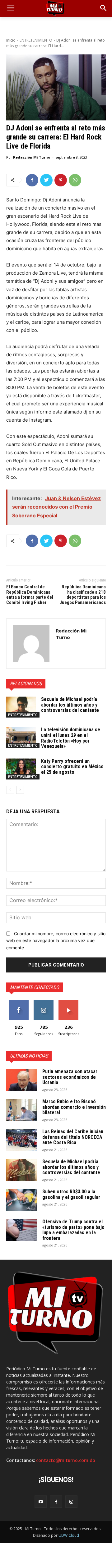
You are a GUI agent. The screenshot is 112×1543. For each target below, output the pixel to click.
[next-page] (20, 790)
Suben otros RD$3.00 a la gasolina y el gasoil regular (71, 1194)
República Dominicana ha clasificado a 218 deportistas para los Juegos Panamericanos (82, 594)
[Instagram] (71, 1501)
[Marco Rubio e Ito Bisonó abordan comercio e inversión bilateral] (21, 1110)
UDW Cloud (68, 1535)
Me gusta (18, 1002)
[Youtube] (41, 1501)
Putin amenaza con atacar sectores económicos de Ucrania (69, 1076)
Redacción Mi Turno (31, 157)
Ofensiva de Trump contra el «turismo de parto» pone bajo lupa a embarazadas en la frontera (73, 1230)
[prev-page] (10, 790)
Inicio (11, 40)
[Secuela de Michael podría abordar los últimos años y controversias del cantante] (21, 707)
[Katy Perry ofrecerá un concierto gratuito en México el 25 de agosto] (21, 769)
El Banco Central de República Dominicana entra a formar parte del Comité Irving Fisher (29, 594)
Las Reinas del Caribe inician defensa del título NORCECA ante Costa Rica (72, 1137)
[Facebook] (32, 180)
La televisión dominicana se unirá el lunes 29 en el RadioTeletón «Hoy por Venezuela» (70, 738)
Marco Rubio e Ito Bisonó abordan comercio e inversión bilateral (74, 1107)
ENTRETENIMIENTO (36, 40)
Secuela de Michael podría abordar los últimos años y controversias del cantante (70, 704)
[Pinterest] (60, 180)
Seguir (43, 1002)
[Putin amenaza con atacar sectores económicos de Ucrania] (21, 1080)
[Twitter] (46, 180)
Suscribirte (68, 1002)
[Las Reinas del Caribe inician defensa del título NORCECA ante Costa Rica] (21, 1140)
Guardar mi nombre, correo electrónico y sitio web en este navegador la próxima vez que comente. (55, 940)
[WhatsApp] (75, 180)
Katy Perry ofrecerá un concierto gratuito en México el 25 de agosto (72, 766)
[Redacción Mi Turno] (31, 643)
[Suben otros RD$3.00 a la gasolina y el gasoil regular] (21, 1200)
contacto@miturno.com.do (65, 1460)
